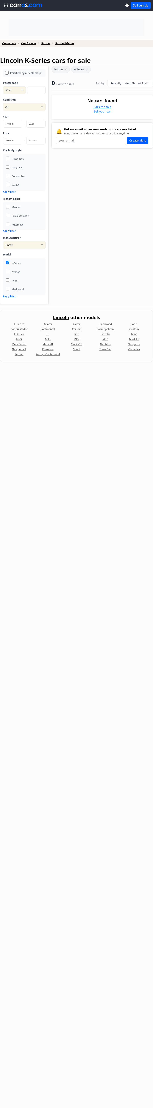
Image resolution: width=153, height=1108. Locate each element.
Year (6, 116)
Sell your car (102, 111)
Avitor (76, 324)
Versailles (134, 349)
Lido (76, 334)
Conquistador (19, 329)
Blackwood (105, 324)
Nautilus (105, 344)
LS (47, 334)
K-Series (79, 69)
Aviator (47, 324)
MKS (19, 339)
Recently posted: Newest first (129, 83)
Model (7, 254)
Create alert (137, 140)
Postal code (10, 83)
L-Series (19, 334)
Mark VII (48, 344)
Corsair (76, 329)
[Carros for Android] (127, 5)
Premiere (48, 349)
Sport (76, 349)
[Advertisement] (76, 27)
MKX (76, 339)
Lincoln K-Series (64, 43)
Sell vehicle (140, 5)
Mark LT (134, 339)
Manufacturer (12, 237)
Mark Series (19, 344)
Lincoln (45, 43)
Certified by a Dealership (25, 73)
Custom (134, 329)
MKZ (105, 339)
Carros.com (9, 43)
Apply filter (9, 192)
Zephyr (19, 354)
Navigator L (19, 349)
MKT (48, 339)
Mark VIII (76, 344)
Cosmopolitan (105, 329)
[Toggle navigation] (6, 5)
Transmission (11, 198)
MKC (134, 334)
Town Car (105, 349)
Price (6, 133)
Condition (9, 99)
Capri (134, 324)
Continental (47, 329)
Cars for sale (28, 43)
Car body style (12, 150)
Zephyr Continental (48, 354)
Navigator (134, 344)
